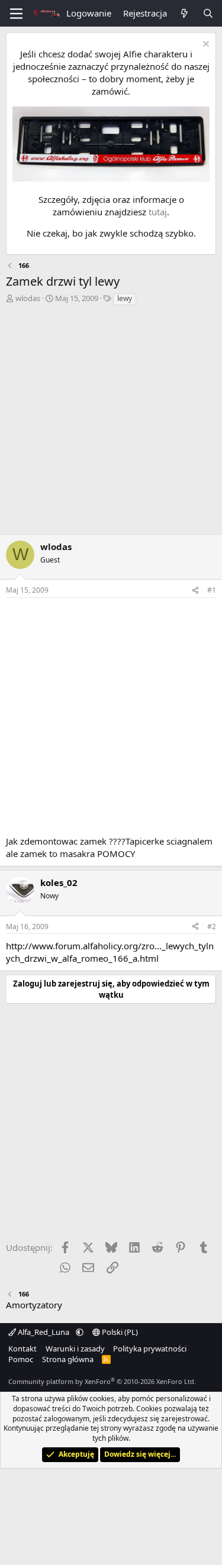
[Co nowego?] (184, 13)
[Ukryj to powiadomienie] (205, 45)
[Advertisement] (111, 423)
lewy (124, 298)
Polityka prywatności (149, 1348)
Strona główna (68, 1359)
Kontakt (22, 1348)
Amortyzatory (34, 1305)
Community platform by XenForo (102, 1381)
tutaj (158, 212)
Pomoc (20, 1359)
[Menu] (16, 13)
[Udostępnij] (195, 590)
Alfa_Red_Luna (43, 1332)
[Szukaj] (208, 13)
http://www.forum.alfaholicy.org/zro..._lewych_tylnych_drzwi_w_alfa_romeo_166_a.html (110, 952)
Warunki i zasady (75, 1348)
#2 (211, 926)
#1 (211, 590)
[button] (79, 1331)
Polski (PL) (119, 1332)
